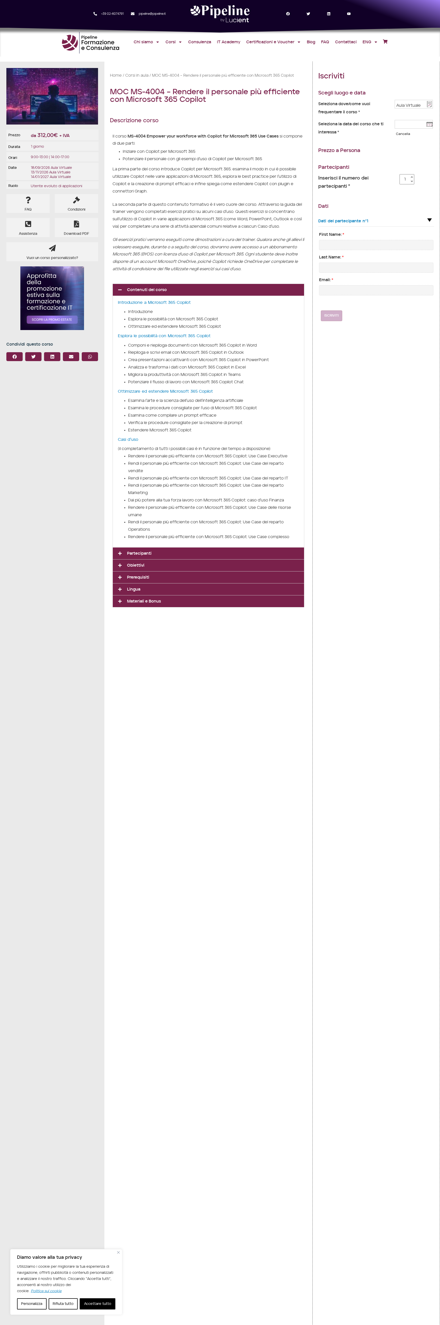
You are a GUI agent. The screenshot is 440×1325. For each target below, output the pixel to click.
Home (116, 75)
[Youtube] (349, 14)
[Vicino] (118, 1252)
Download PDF (76, 234)
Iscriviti (331, 315)
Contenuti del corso (147, 290)
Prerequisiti (138, 577)
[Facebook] (288, 14)
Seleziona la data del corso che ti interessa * (350, 128)
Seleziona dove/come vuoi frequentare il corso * (344, 108)
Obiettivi (135, 565)
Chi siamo (143, 42)
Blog (311, 42)
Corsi (171, 42)
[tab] (208, 290)
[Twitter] (308, 14)
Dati (323, 206)
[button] (14, 356)
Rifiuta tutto (63, 1304)
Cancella (403, 134)
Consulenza (199, 42)
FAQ (325, 42)
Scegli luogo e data (342, 92)
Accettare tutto (97, 1304)
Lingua (133, 589)
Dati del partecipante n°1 (343, 221)
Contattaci (346, 42)
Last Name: (331, 257)
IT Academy (228, 42)
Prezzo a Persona (339, 150)
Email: (326, 280)
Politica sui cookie (46, 1291)
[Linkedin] (328, 14)
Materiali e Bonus (144, 601)
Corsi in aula (136, 75)
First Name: (331, 235)
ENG (367, 42)
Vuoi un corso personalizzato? (52, 258)
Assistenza (28, 234)
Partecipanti (139, 553)
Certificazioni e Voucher (270, 42)
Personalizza (31, 1304)
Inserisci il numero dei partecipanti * (343, 182)
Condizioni (76, 209)
